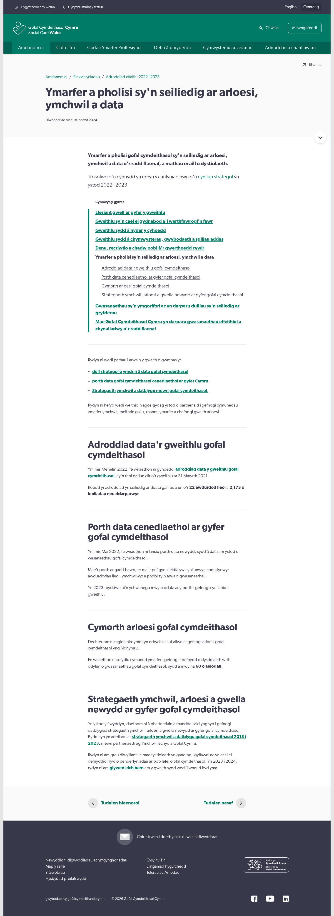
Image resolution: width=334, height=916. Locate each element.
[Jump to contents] (320, 137)
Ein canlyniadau (86, 77)
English (291, 7)
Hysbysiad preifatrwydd (65, 879)
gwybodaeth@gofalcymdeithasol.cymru (75, 899)
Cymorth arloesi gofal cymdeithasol (135, 286)
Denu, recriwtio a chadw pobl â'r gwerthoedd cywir (149, 248)
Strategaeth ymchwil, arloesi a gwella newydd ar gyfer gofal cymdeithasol (172, 295)
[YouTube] (270, 899)
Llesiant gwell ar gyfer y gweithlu (130, 212)
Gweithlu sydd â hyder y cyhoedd (130, 230)
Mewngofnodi (304, 28)
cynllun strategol (215, 177)
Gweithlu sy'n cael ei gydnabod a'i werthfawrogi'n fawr (154, 221)
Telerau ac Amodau (163, 873)
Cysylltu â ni (156, 860)
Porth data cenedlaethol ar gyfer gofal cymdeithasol (151, 277)
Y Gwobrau (55, 873)
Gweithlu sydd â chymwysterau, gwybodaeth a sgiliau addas (159, 239)
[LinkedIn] (286, 899)
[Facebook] (254, 899)
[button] (31, 48)
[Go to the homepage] (45, 28)
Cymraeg (311, 7)
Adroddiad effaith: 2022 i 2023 (133, 77)
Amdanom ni (56, 77)
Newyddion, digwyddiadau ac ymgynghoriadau (86, 860)
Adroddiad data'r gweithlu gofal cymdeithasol (146, 268)
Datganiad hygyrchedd (166, 866)
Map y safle (55, 866)
